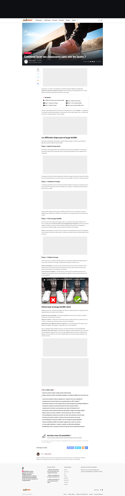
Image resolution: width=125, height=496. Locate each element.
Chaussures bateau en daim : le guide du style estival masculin (56, 393)
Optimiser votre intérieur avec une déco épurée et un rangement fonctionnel (53, 471)
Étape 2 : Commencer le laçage (51, 103)
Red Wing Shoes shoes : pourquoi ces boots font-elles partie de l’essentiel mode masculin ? (63, 426)
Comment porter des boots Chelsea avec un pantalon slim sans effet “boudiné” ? (61, 401)
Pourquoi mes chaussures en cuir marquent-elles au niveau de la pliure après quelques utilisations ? (65, 403)
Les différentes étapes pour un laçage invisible (54, 100)
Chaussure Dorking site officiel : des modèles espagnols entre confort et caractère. (61, 422)
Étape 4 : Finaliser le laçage (51, 105)
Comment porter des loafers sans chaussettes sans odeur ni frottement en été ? (61, 408)
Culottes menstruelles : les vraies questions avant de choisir (53, 481)
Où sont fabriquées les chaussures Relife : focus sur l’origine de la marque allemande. (62, 419)
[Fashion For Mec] (28, 20)
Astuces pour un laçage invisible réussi (75, 105)
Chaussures (27, 52)
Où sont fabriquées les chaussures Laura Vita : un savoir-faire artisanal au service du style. (63, 415)
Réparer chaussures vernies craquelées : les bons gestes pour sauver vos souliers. (61, 412)
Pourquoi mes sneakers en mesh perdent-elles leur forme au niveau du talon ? (60, 405)
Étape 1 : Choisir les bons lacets (74, 100)
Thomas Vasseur (32, 60)
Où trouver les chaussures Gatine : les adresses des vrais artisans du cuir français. (61, 417)
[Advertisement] (62, 9)
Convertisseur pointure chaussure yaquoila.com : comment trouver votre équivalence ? (62, 399)
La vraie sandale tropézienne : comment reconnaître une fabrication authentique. (61, 424)
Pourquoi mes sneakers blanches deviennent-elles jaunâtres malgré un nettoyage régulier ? (63, 410)
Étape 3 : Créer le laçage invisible (75, 103)
